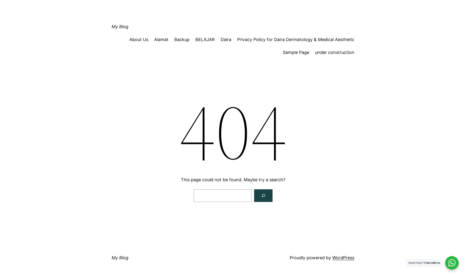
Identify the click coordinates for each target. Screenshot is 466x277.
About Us (138, 39)
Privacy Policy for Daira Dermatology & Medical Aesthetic (295, 39)
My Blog (120, 26)
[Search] (263, 195)
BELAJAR (205, 39)
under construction (334, 52)
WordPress (343, 257)
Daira (226, 39)
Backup (182, 39)
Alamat (161, 39)
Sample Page (296, 52)
